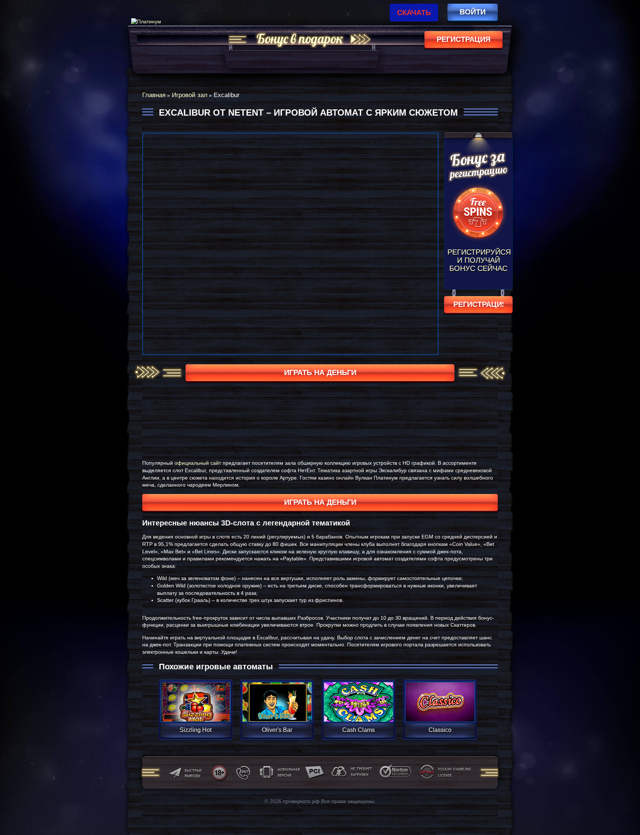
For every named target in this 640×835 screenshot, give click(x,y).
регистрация (463, 39)
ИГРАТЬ (195, 697)
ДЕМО (195, 711)
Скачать (414, 13)
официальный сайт (197, 463)
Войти (473, 12)
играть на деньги (320, 372)
